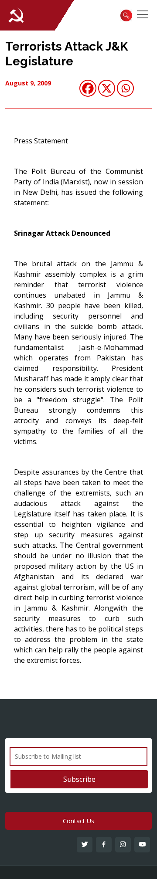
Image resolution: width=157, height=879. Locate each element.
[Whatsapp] (125, 88)
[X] (106, 88)
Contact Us (78, 821)
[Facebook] (87, 88)
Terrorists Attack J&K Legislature (66, 53)
